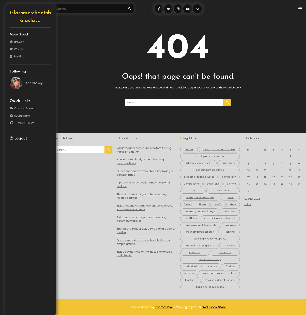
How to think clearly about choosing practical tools (140, 161)
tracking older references (220, 280)
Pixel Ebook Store (214, 307)
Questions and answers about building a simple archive (143, 242)
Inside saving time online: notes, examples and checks (144, 253)
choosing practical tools (210, 170)
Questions (229, 245)
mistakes (230, 225)
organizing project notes (199, 231)
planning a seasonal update (210, 238)
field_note (223, 190)
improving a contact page (200, 211)
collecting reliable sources (199, 177)
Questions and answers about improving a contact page (145, 173)
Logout (21, 138)
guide (230, 197)
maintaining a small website (220, 218)
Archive (189, 149)
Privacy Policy (24, 123)
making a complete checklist (200, 225)
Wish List (20, 49)
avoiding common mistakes (219, 149)
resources (225, 252)
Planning (230, 231)
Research (194, 252)
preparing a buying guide (199, 245)
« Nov (247, 204)
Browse (19, 42)
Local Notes (190, 218)
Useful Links (22, 116)
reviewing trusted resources (201, 266)
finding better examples (200, 197)
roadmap (189, 273)
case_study (228, 163)
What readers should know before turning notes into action (144, 150)
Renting (19, 56)
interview (230, 211)
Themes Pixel (164, 307)
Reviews (231, 266)
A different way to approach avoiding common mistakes (141, 219)
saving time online (212, 273)
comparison (229, 177)
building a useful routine (198, 163)
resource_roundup (210, 259)
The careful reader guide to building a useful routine (146, 230)
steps (233, 273)
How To (218, 204)
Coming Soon (23, 108)
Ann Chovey (34, 83)
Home (202, 204)
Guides (188, 204)
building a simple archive (210, 156)
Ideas (233, 204)
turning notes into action (210, 287)
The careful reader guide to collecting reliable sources (142, 196)
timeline (189, 280)
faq (193, 190)
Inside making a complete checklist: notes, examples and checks (145, 207)
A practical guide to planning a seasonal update (143, 184)
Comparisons (191, 183)
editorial (231, 183)
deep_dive (213, 183)
